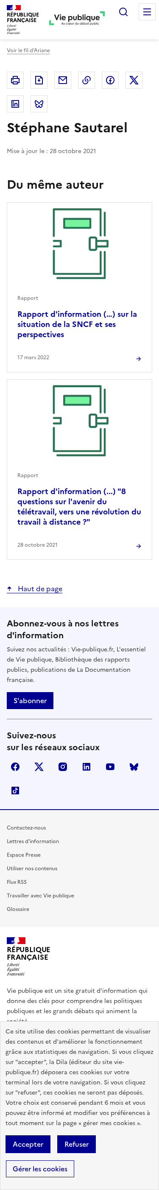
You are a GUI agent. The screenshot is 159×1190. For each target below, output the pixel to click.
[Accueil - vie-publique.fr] (77, 19)
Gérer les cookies (40, 1169)
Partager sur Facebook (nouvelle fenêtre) (110, 80)
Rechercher (123, 11)
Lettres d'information (33, 841)
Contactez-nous (26, 828)
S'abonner (30, 701)
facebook (15, 766)
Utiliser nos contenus (32, 868)
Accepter (28, 1144)
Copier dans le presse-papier (86, 80)
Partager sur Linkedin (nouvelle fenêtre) (15, 103)
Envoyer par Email (62, 80)
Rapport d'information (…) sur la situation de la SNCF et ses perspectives (77, 324)
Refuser (76, 1144)
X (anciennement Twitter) (39, 766)
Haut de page (39, 589)
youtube (110, 766)
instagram (62, 766)
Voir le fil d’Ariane (28, 50)
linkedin (86, 766)
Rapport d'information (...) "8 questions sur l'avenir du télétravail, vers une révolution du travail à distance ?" (79, 507)
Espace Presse (24, 855)
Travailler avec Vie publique (40, 895)
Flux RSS (17, 882)
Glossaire (18, 909)
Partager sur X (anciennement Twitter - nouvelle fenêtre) (134, 80)
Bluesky (134, 766)
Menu (147, 11)
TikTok (15, 790)
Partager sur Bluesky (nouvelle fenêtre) (39, 103)
